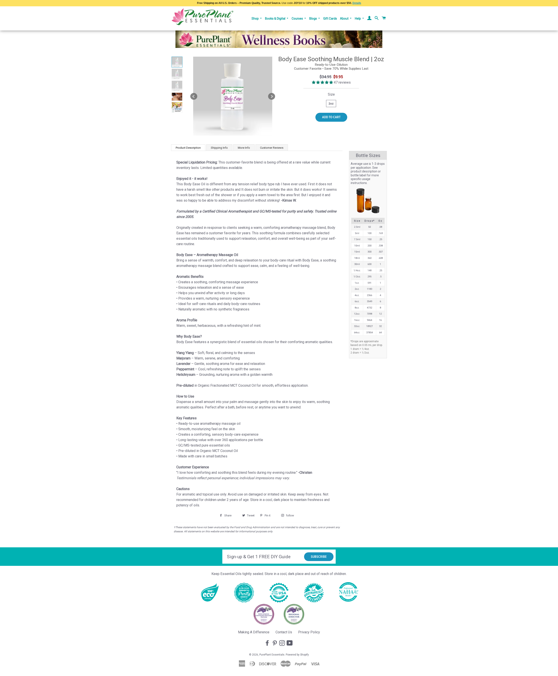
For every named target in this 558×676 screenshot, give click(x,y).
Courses (298, 18)
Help (358, 18)
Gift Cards (330, 18)
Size (331, 94)
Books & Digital (275, 18)
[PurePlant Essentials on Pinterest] (275, 643)
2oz (331, 103)
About (344, 18)
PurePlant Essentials (271, 654)
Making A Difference (253, 632)
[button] (323, 82)
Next (271, 96)
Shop (255, 18)
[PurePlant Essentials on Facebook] (267, 643)
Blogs (313, 18)
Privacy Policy (309, 632)
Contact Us (284, 632)
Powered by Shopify (297, 654)
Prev (193, 96)
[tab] (188, 147)
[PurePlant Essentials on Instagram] (282, 643)
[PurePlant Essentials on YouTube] (290, 643)
